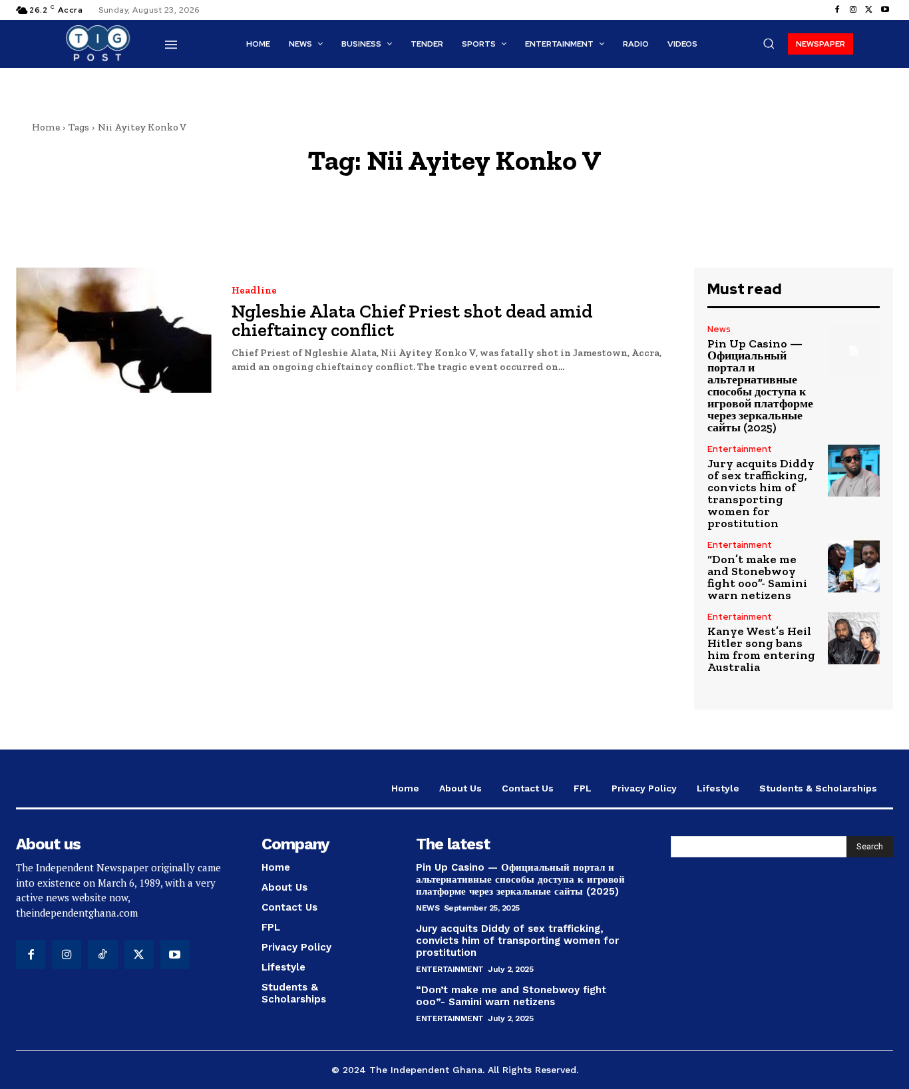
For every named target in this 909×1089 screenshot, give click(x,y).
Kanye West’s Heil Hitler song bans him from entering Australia (761, 649)
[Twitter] (869, 10)
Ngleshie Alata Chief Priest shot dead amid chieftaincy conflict (412, 320)
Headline (254, 291)
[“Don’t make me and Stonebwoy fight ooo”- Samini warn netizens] (854, 566)
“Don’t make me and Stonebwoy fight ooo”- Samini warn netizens (757, 577)
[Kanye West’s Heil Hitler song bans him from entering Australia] (854, 638)
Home (46, 127)
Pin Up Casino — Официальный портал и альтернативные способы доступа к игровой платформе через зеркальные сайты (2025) (760, 385)
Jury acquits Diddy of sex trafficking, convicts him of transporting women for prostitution (761, 493)
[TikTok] (102, 954)
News (719, 329)
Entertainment (739, 449)
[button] (769, 43)
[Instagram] (853, 10)
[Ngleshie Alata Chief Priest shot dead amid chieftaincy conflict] (114, 330)
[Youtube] (885, 10)
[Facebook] (837, 10)
